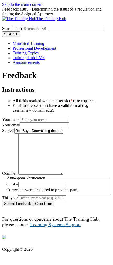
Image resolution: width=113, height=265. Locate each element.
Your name (11, 119)
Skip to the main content (22, 4)
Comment (10, 173)
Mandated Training (28, 43)
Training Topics (26, 53)
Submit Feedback (17, 204)
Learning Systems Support (55, 224)
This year (10, 198)
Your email (11, 125)
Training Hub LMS (29, 57)
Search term (12, 28)
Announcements (26, 62)
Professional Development (34, 48)
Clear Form (43, 204)
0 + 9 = (12, 184)
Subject (8, 130)
